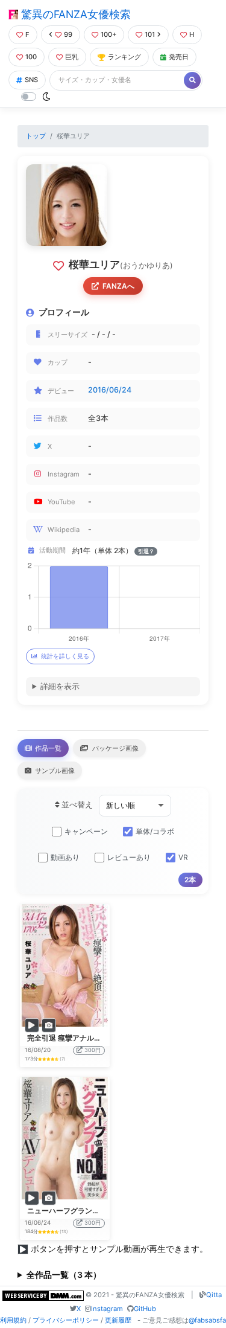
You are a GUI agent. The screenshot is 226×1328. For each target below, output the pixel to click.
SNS (31, 79)
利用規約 (13, 1320)
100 (31, 57)
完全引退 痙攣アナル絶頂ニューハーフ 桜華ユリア (108, 1037)
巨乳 (71, 57)
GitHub (145, 1308)
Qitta (214, 1295)
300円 (92, 1050)
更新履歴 (118, 1320)
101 (150, 34)
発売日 (179, 57)
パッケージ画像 (114, 748)
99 (68, 34)
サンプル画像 (54, 770)
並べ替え (76, 804)
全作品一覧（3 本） (64, 1274)
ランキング (124, 57)
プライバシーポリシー (66, 1320)
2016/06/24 (109, 389)
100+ (108, 34)
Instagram (107, 1308)
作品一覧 (47, 748)
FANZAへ (118, 285)
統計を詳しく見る (65, 656)
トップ (36, 136)
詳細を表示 (60, 686)
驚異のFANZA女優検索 (74, 14)
